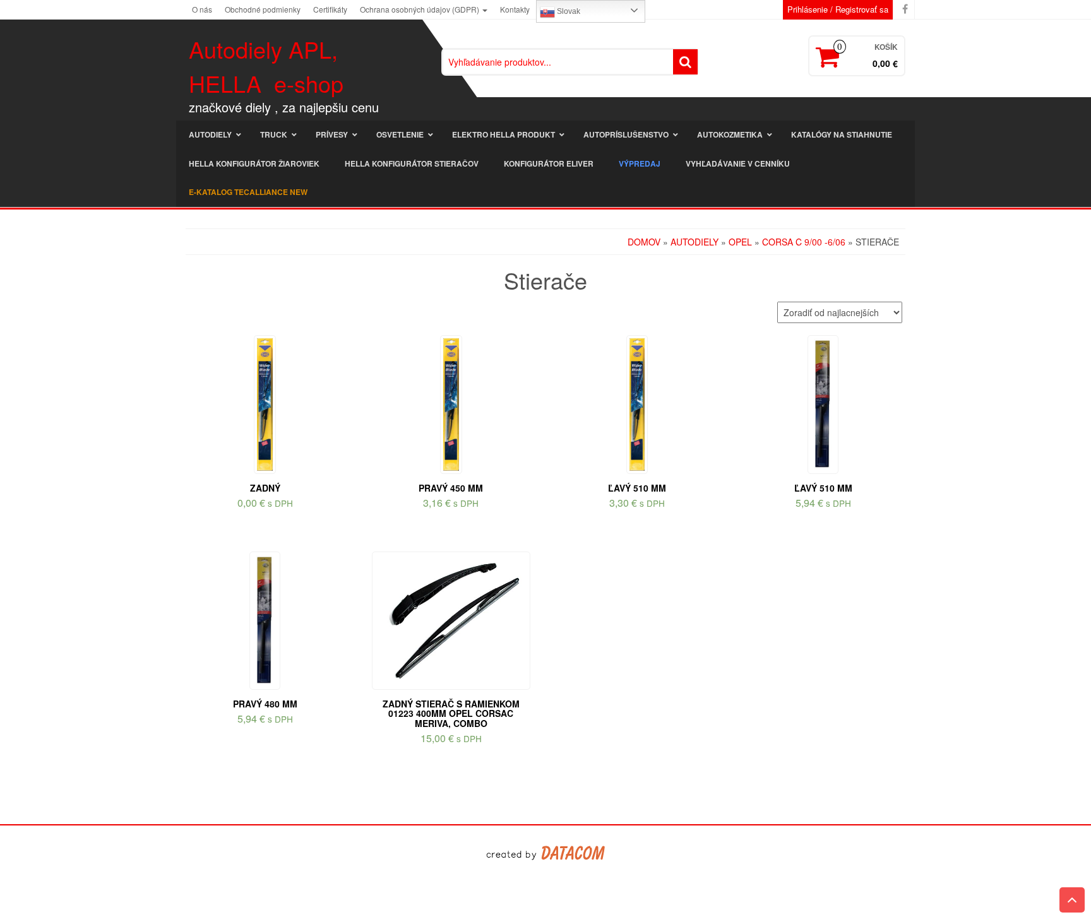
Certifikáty (330, 9)
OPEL (740, 241)
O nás (202, 9)
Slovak (567, 11)
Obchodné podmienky (263, 9)
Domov (644, 241)
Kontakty (515, 9)
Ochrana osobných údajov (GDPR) (420, 9)
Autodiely (694, 241)
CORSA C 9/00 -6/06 (803, 241)
